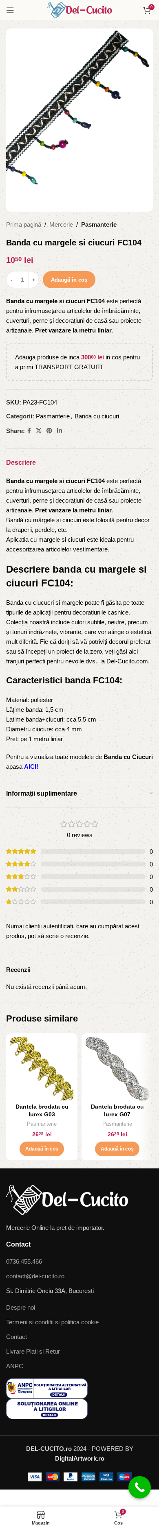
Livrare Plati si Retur (33, 1351)
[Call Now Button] (139, 1487)
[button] (42, 1149)
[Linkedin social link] (59, 430)
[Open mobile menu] (10, 10)
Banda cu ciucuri (97, 416)
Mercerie (61, 224)
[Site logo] (79, 9)
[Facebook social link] (29, 430)
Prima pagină (23, 224)
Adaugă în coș (69, 280)
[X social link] (38, 430)
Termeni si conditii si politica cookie (52, 1322)
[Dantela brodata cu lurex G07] (117, 1068)
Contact (16, 1336)
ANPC (14, 1366)
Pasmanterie (99, 224)
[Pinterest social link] (49, 430)
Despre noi (20, 1307)
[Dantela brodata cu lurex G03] (41, 1068)
